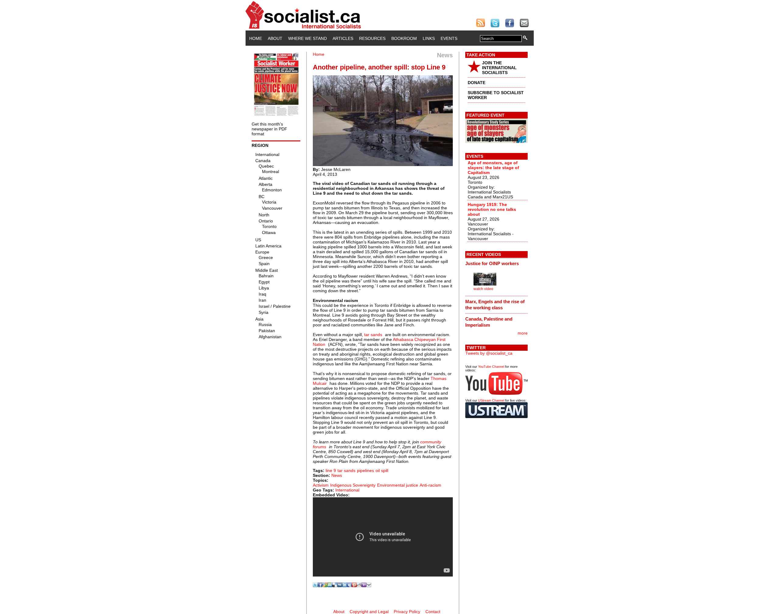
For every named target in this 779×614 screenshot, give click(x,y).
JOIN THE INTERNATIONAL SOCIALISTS (499, 67)
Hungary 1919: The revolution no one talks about (492, 209)
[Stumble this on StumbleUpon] (329, 585)
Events (449, 38)
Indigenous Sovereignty (353, 485)
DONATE (476, 82)
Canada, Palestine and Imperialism (488, 322)
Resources (372, 38)
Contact (432, 611)
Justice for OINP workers (492, 263)
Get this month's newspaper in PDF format (269, 129)
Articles (343, 38)
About (275, 38)
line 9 (331, 470)
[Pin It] (354, 585)
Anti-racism (430, 485)
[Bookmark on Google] (325, 585)
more (523, 333)
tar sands (373, 334)
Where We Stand (307, 38)
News (336, 475)
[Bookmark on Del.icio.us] (334, 585)
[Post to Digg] (339, 585)
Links (429, 38)
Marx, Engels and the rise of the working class (495, 304)
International (347, 490)
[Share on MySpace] (349, 585)
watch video (483, 289)
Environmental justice (397, 485)
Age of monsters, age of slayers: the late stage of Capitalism (493, 167)
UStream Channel (491, 400)
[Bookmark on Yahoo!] (364, 585)
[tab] (496, 263)
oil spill (382, 470)
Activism (321, 485)
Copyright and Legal (369, 611)
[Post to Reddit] (359, 585)
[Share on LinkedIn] (344, 585)
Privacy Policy (407, 611)
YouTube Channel (491, 366)
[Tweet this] (315, 585)
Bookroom (404, 38)
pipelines (365, 470)
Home (255, 38)
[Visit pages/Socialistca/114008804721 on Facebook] (320, 585)
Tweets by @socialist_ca (488, 353)
